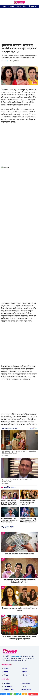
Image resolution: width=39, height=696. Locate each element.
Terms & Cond (8, 689)
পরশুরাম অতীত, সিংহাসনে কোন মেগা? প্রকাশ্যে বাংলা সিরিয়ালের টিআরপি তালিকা (9, 502)
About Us (7, 683)
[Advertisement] (19, 26)
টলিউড (6, 672)
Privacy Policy (8, 686)
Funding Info (26, 689)
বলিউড (6, 675)
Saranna (4, 61)
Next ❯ (33, 694)
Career (24, 686)
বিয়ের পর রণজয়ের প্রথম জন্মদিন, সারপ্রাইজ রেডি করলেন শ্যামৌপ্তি (27, 502)
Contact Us (26, 683)
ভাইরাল (24, 668)
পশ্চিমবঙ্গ (11, 6)
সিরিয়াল (6, 668)
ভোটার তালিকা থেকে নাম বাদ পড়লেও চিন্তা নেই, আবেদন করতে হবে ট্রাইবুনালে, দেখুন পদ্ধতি (20, 637)
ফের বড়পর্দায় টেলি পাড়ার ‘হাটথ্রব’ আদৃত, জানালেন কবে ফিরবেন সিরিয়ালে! (9, 520)
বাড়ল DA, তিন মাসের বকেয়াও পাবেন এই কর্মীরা (19, 554)
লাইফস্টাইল (25, 675)
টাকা (24, 6)
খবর (4, 6)
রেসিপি (24, 672)
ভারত (19, 6)
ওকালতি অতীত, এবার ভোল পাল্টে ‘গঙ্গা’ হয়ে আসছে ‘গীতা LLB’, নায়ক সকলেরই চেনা (28, 520)
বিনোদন (31, 6)
